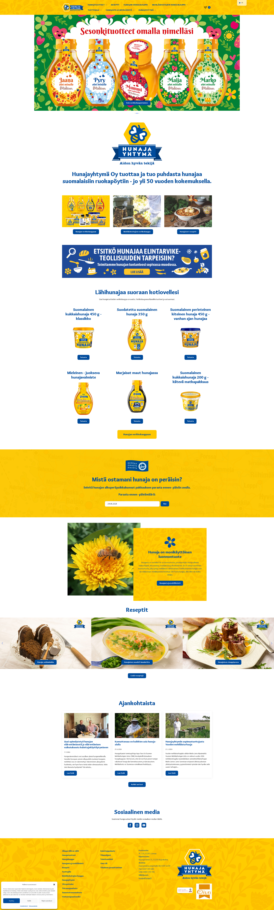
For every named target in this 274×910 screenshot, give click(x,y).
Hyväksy (11, 901)
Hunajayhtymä (146, 10)
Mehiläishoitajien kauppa (72, 876)
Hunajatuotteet (96, 4)
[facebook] (130, 825)
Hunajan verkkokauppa (136, 4)
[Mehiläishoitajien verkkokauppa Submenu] (188, 4)
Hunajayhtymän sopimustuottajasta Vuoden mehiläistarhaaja (185, 743)
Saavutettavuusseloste (72, 892)
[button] (54, 884)
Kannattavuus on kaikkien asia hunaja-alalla (135, 743)
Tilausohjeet (105, 855)
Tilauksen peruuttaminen (111, 867)
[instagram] (137, 825)
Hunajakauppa (68, 859)
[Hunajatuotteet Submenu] (107, 4)
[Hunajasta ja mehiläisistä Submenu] (134, 10)
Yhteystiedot (68, 884)
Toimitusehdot (106, 859)
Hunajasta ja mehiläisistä (119, 10)
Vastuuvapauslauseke (71, 897)
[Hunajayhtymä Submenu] (156, 10)
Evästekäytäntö (24, 906)
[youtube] (143, 825)
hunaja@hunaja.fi (145, 878)
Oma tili (103, 863)
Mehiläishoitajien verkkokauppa (169, 4)
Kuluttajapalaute (107, 851)
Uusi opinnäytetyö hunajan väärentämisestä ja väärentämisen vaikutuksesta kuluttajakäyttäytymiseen (86, 744)
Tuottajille (93, 10)
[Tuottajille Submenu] (101, 10)
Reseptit (115, 4)
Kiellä (29, 901)
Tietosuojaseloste (33, 906)
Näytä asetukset (47, 901)
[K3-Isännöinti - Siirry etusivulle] (72, 7)
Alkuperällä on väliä (70, 851)
